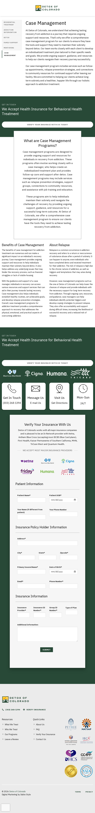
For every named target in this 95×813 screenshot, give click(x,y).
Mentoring (9, 48)
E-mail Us (35, 403)
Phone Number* (56, 581)
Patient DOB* (55, 495)
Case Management (10, 54)
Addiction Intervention (10, 31)
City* (19, 553)
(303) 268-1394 (12, 403)
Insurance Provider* (21, 609)
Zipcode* (64, 553)
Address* (21, 538)
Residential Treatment (9, 23)
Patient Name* (24, 495)
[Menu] (4, 8)
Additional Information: (27, 624)
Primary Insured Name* (27, 567)
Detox (6, 37)
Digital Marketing (9, 794)
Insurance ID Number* (39, 609)
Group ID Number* (53, 609)
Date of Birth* (55, 567)
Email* (20, 581)
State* (42, 553)
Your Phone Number (58, 509)
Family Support (11, 43)
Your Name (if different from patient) (29, 511)
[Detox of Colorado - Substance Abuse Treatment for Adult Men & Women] (47, 8)
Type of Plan (71, 607)
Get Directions (59, 403)
